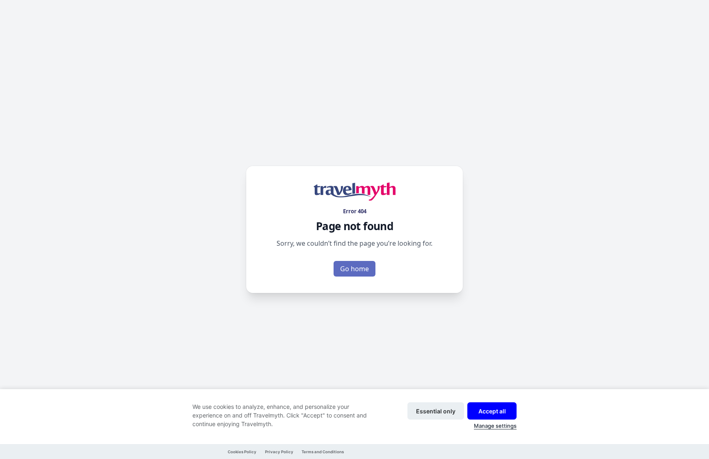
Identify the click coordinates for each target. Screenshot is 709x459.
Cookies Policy (242, 452)
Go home (354, 268)
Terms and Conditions (323, 452)
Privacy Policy (279, 452)
